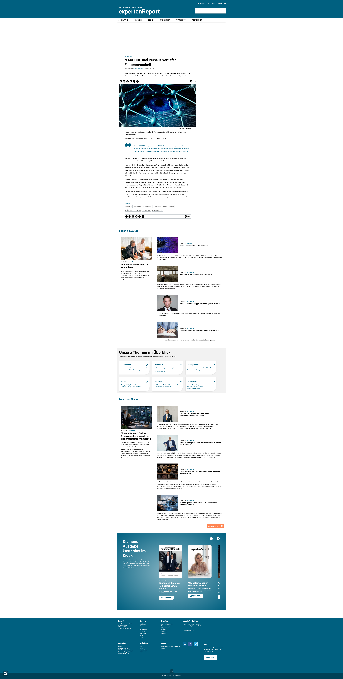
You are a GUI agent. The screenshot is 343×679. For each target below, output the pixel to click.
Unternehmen (128, 56)
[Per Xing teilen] (134, 81)
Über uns (120, 646)
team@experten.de (127, 650)
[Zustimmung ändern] (6, 673)
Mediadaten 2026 (189, 630)
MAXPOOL (183, 73)
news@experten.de (123, 653)
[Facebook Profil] (190, 644)
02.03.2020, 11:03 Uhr (138, 68)
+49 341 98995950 (125, 628)
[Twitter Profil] (196, 644)
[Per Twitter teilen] (137, 81)
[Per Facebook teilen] (131, 81)
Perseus (127, 76)
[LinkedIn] (185, 644)
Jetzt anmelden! (210, 657)
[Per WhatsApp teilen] (127, 81)
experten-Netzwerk (123, 648)
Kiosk (162, 648)
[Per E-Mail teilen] (121, 81)
